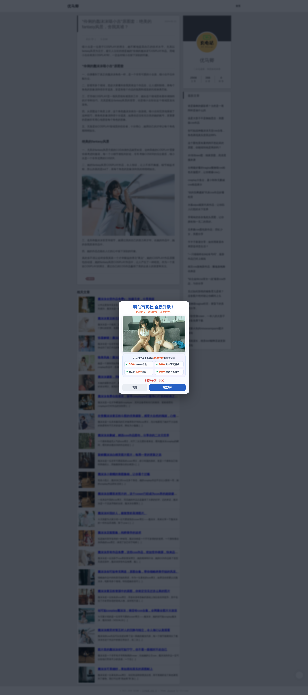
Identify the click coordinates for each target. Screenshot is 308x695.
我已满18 (167, 387)
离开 (135, 387)
